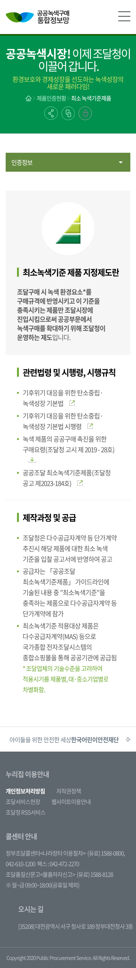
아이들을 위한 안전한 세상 (64, 739)
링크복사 (68, 113)
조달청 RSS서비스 (25, 812)
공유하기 (51, 113)
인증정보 (21, 162)
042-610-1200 (20, 864)
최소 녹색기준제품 (91, 98)
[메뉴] (124, 16)
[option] (64, 739)
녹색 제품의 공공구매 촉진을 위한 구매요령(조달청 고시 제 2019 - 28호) (68, 444)
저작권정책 (68, 791)
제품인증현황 (51, 98)
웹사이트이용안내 (71, 801)
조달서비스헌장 (23, 801)
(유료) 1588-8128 (95, 874)
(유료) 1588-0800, (106, 853)
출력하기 (85, 113)
